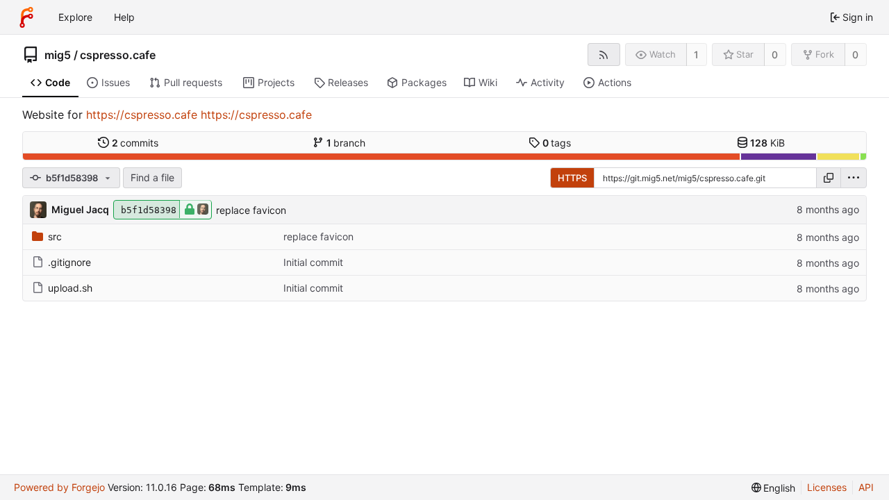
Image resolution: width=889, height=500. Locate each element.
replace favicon (251, 210)
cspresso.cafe (118, 55)
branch (346, 143)
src (55, 236)
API (866, 487)
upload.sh (70, 288)
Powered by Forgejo (59, 487)
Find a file (152, 177)
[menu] (853, 177)
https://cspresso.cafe (141, 115)
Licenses (827, 487)
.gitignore (69, 262)
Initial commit (313, 262)
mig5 (57, 55)
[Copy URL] (828, 177)
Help (124, 17)
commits (135, 143)
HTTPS (572, 177)
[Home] (26, 17)
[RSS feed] (604, 54)
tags (557, 143)
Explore (75, 17)
